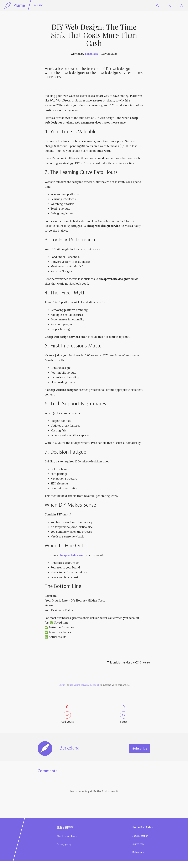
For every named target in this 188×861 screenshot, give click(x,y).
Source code (138, 844)
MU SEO (38, 5)
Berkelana (91, 54)
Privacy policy (64, 844)
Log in (62, 685)
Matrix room (138, 852)
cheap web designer (72, 555)
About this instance (67, 836)
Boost (123, 722)
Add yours (67, 722)
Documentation (140, 836)
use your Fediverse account (84, 685)
